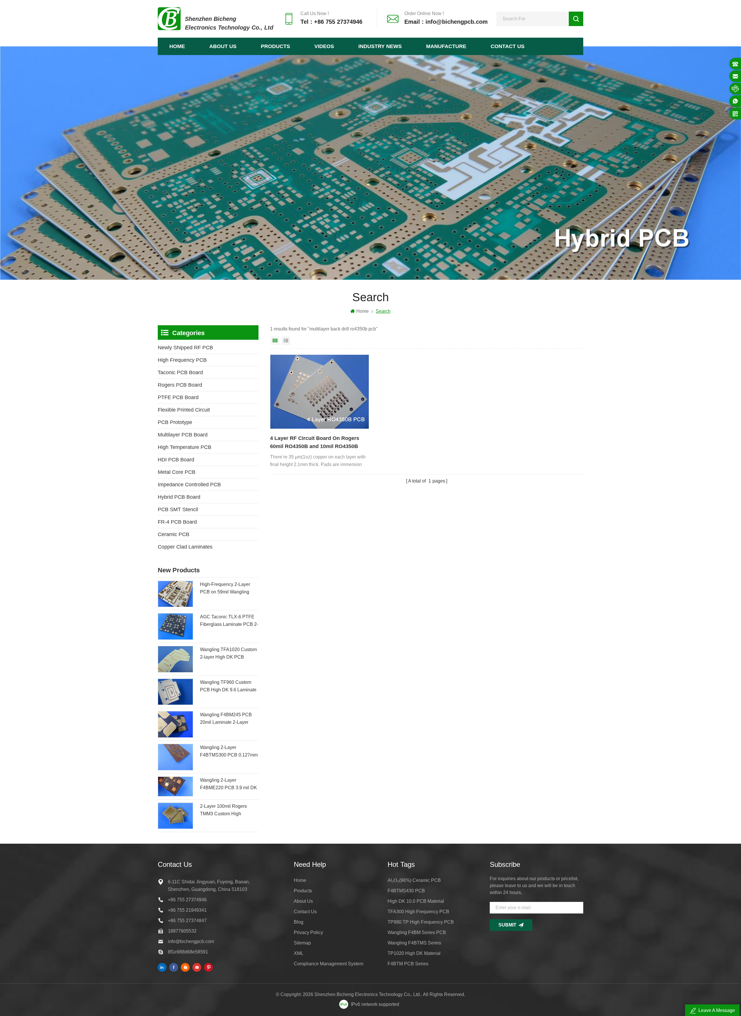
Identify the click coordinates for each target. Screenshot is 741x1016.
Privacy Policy (308, 932)
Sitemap (302, 942)
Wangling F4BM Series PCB (417, 932)
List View (286, 340)
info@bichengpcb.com (191, 941)
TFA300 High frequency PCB (418, 911)
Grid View (275, 340)
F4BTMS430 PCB (406, 890)
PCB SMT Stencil (178, 509)
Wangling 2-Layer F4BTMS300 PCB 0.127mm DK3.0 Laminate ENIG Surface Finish (229, 752)
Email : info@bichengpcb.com (446, 22)
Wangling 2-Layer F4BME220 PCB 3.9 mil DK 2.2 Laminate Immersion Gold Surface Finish (228, 785)
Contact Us (507, 46)
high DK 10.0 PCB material (416, 901)
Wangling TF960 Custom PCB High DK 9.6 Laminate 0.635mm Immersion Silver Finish (228, 687)
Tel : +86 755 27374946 (331, 22)
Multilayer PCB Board (183, 435)
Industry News (380, 46)
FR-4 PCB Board (177, 522)
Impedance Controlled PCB (189, 484)
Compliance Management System (328, 963)
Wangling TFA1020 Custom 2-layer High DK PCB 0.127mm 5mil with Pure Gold (228, 654)
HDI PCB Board (176, 460)
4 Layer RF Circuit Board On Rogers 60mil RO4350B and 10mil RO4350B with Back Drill (314, 442)
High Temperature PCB (184, 447)
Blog (298, 922)
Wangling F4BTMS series (414, 942)
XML (298, 953)
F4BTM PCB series (408, 963)
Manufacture (446, 46)
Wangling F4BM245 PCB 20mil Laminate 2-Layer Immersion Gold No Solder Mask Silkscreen (227, 719)
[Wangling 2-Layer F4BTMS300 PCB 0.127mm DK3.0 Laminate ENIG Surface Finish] (175, 757)
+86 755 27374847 (187, 920)
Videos (324, 46)
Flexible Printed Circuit (184, 410)
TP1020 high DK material (414, 953)
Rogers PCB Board (180, 385)
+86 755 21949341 (187, 910)
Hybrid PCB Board (179, 497)
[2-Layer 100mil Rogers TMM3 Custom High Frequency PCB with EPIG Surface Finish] (175, 816)
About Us (222, 46)
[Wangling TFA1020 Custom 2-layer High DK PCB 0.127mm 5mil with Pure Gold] (175, 659)
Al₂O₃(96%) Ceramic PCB (414, 880)
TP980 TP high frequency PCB (421, 922)
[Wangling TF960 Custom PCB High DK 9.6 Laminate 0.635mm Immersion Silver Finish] (175, 692)
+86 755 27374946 (187, 899)
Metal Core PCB (176, 472)
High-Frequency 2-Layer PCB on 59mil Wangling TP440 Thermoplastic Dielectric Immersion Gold (226, 589)
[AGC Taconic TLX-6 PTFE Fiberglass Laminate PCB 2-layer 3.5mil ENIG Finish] (175, 626)
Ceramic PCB (173, 534)
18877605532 (182, 931)
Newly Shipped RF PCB (185, 347)
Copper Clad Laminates (185, 547)
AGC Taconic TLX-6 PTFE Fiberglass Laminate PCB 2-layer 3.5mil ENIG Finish (229, 621)
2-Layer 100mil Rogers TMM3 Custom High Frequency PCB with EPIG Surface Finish (227, 811)
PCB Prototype (175, 422)
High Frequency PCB (182, 360)
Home (177, 46)
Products (275, 46)
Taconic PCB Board (180, 372)
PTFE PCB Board (178, 397)
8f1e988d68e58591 (188, 951)
